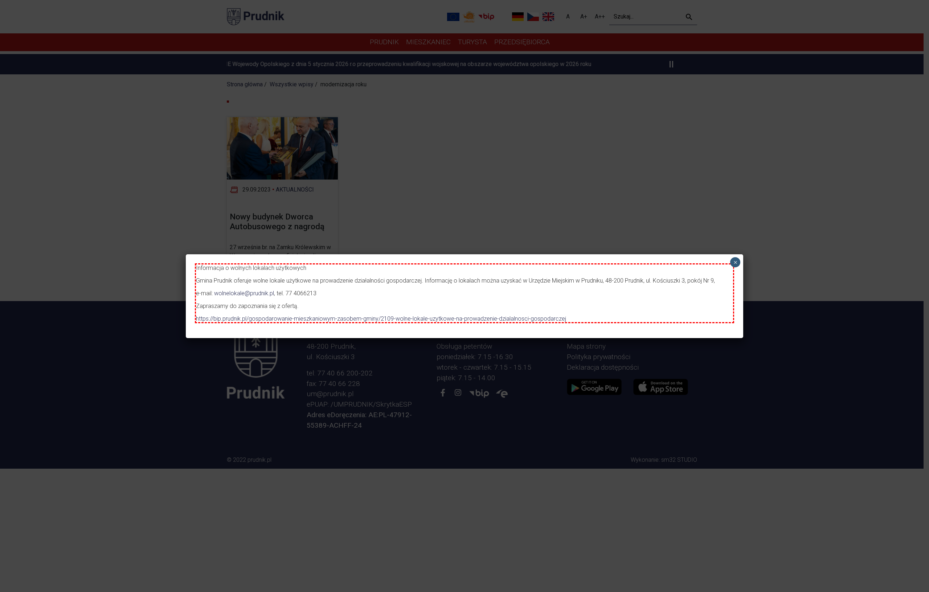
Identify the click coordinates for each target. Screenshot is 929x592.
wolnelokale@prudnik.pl (244, 293)
